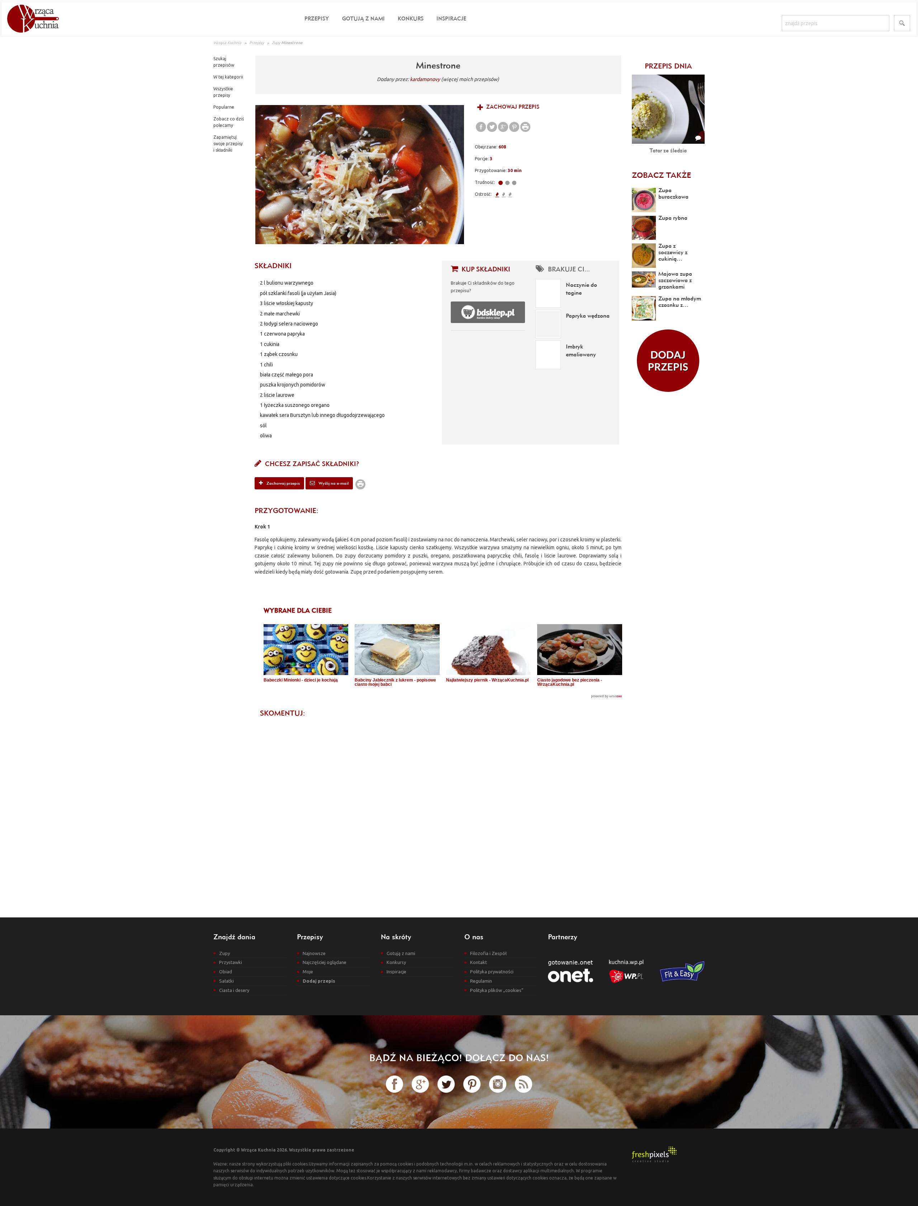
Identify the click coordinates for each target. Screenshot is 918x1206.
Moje (308, 971)
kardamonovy (425, 79)
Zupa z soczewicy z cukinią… (672, 252)
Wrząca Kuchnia (227, 43)
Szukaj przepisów (223, 61)
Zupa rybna (672, 217)
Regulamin (481, 980)
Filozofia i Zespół (488, 953)
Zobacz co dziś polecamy (228, 122)
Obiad (225, 971)
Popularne (223, 107)
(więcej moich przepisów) (470, 79)
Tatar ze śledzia (668, 150)
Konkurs (410, 18)
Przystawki (230, 962)
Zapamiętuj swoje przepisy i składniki (228, 143)
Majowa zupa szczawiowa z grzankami (675, 280)
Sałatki (226, 980)
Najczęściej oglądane (324, 962)
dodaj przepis (668, 360)
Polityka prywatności (492, 971)
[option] (359, 174)
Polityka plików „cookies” (497, 990)
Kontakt (478, 962)
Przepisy (316, 18)
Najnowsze (314, 953)
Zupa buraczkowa (673, 193)
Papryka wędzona (588, 315)
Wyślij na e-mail (333, 483)
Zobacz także (661, 175)
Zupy (276, 43)
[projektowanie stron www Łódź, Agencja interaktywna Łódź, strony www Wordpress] (654, 1154)
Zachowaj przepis (512, 106)
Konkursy (396, 962)
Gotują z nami (363, 18)
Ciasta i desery (234, 990)
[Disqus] (438, 811)
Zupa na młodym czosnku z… (679, 301)
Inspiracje (451, 18)
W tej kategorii (228, 77)
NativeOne (443, 696)
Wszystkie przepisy (223, 92)
